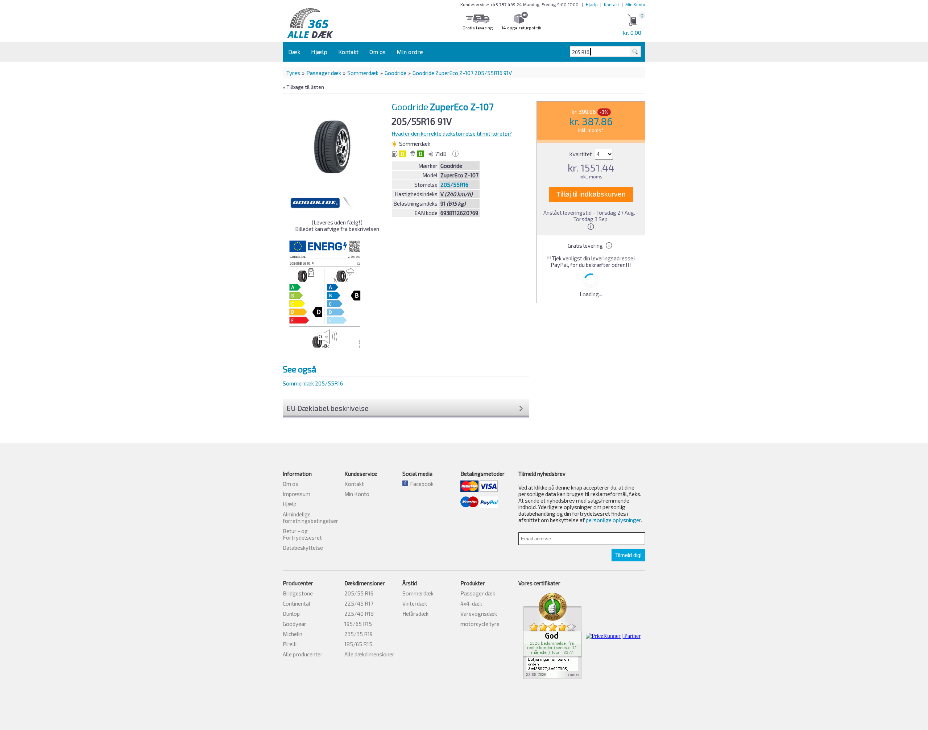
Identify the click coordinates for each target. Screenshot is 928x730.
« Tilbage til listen (303, 87)
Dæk (294, 51)
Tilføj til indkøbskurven (591, 194)
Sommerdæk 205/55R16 (313, 383)
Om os (377, 51)
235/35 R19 (358, 634)
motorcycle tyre (480, 623)
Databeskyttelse (303, 547)
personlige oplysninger (613, 520)
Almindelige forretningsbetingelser (310, 517)
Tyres (293, 73)
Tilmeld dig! (628, 555)
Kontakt (611, 4)
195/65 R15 (358, 623)
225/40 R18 (359, 613)
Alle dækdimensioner (369, 654)
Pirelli (290, 644)
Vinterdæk (414, 603)
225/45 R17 (358, 603)
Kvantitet (581, 154)
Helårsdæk (415, 613)
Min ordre (410, 51)
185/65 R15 (358, 644)
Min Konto (635, 4)
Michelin (292, 634)
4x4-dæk (471, 603)
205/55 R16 (358, 593)
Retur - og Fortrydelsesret (302, 534)
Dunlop (291, 613)
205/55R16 (454, 184)
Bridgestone (298, 593)
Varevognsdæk (478, 613)
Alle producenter (303, 654)
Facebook (421, 484)
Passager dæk (323, 73)
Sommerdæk (362, 73)
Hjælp (592, 4)
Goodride (395, 73)
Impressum (296, 494)
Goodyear (294, 623)
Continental (296, 603)
